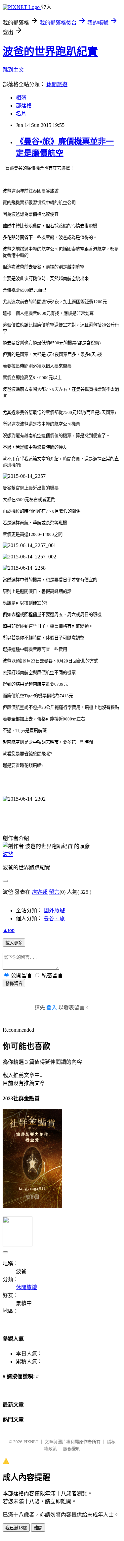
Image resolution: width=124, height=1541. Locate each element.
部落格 (24, 105)
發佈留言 (13, 983)
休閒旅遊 (56, 84)
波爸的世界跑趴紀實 (50, 51)
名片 (21, 113)
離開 (38, 1527)
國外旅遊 (54, 910)
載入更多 (13, 943)
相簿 (21, 97)
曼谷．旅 (54, 918)
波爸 (8, 854)
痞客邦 (40, 892)
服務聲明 (71, 1448)
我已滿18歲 (16, 1527)
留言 (54, 892)
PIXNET (30, 1441)
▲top (9, 930)
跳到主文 (13, 70)
